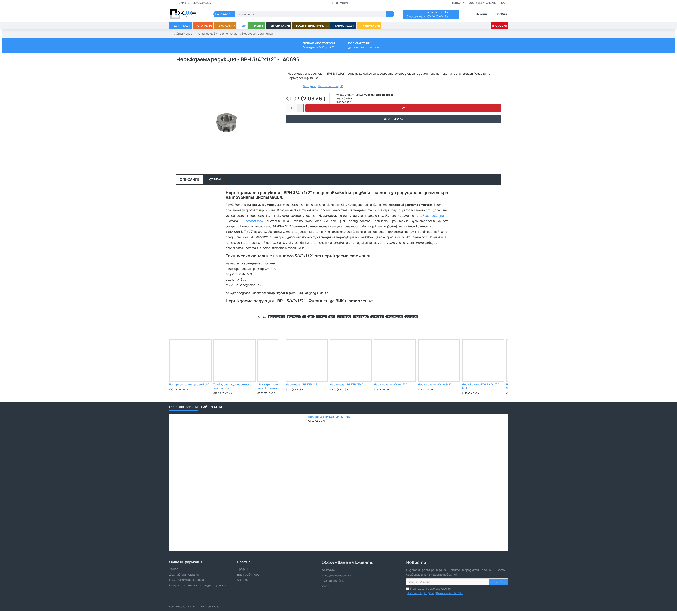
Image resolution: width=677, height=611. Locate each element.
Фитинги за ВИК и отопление (217, 33)
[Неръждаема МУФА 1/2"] (394, 360)
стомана (377, 316)
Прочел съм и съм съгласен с (435, 590)
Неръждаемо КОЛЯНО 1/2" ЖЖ (480, 386)
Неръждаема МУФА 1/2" (390, 384)
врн (311, 316)
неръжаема (360, 316)
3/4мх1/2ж (344, 316)
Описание (189, 179)
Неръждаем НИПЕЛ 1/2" (302, 384)
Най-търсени (211, 407)
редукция (293, 316)
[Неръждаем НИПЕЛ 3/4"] (350, 360)
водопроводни (433, 216)
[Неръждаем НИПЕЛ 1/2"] (306, 360)
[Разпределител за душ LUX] (190, 360)
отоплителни (256, 221)
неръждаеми (394, 316)
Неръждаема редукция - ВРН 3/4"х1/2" (330, 416)
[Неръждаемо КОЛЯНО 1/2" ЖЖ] (483, 360)
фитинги (411, 316)
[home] (170, 33)
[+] (300, 106)
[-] (300, 110)
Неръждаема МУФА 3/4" (434, 384)
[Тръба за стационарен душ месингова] (234, 360)
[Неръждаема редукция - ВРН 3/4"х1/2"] (237, 482)
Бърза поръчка (393, 118)
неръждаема (276, 316)
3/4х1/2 (321, 316)
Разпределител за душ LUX (189, 384)
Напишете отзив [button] (330, 86)
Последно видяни (183, 407)
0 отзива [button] (309, 86)
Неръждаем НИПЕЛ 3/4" (346, 384)
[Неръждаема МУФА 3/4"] (439, 360)
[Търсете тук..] (390, 14)
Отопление (184, 33)
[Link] (187, 14)
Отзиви (215, 179)
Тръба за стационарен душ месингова (232, 386)
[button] (403, 108)
